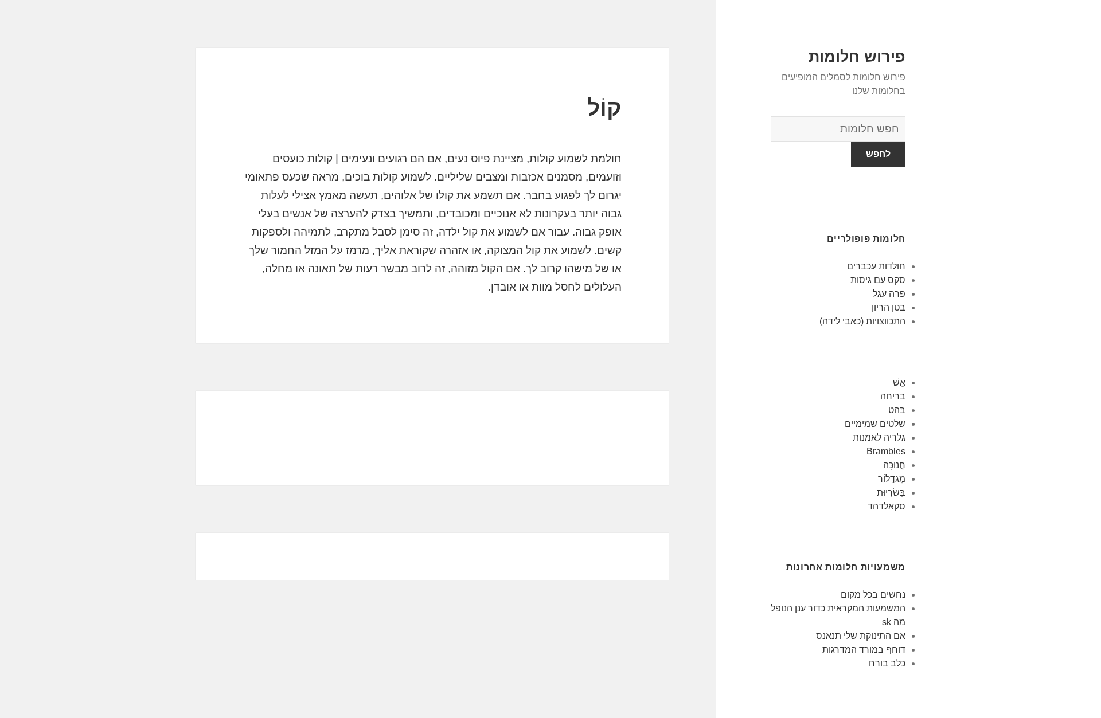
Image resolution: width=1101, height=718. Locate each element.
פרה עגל (889, 294)
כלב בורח (887, 663)
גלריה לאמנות (879, 437)
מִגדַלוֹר (891, 479)
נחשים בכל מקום (873, 594)
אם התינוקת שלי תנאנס (860, 636)
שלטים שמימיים (875, 424)
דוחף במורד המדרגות (863, 649)
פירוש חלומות (857, 56)
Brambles (885, 451)
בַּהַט (896, 410)
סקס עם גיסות (877, 280)
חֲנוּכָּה (894, 465)
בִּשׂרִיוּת (891, 492)
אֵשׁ (899, 382)
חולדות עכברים (876, 266)
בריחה (892, 396)
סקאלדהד (886, 506)
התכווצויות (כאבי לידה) (862, 321)
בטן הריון (888, 307)
